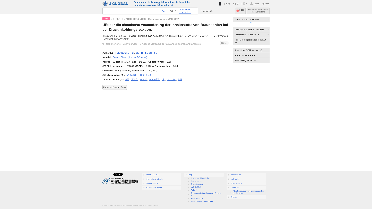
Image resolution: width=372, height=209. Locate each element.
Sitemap (234, 197)
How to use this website (200, 178)
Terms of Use (236, 175)
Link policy (235, 179)
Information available (154, 179)
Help (228, 3)
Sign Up (265, 3)
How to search (196, 181)
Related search (197, 184)
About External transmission (202, 201)
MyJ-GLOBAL (196, 187)
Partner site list (152, 183)
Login (256, 3)
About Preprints (197, 198)
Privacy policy (236, 183)
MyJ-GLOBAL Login (154, 188)
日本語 (236, 3)
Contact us (235, 188)
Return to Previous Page (114, 87)
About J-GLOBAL (153, 175)
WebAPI (194, 190)
